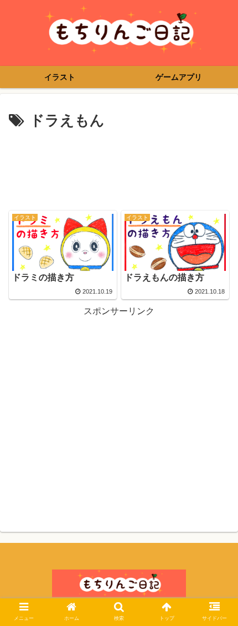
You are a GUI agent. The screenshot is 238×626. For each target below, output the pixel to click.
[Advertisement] (119, 166)
